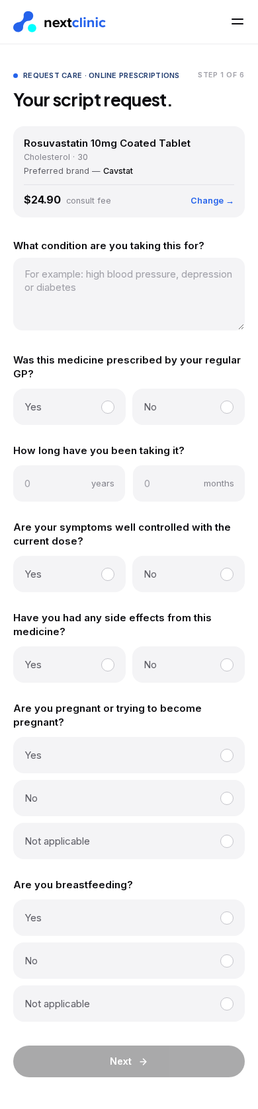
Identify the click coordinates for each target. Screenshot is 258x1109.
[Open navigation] (237, 22)
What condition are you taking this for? (108, 245)
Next (121, 1061)
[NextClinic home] (59, 22)
